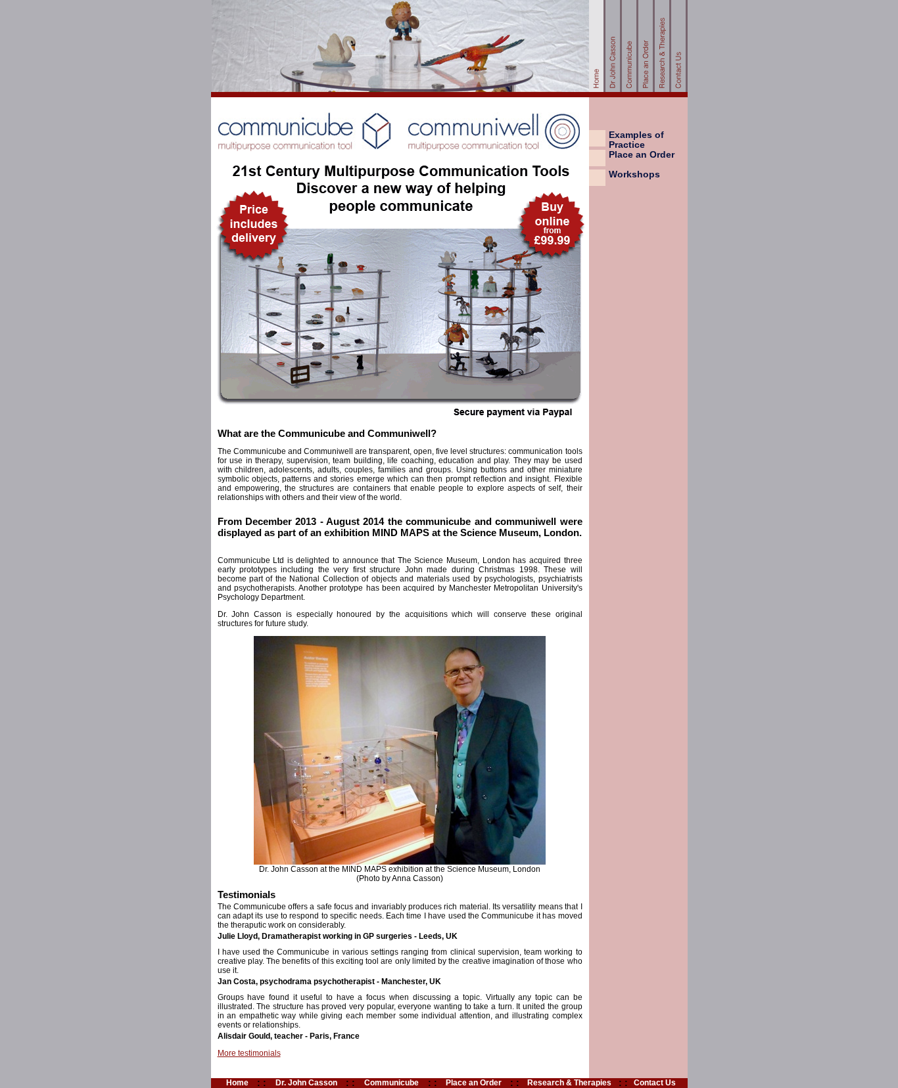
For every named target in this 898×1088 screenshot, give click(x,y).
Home (237, 1082)
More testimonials (249, 1053)
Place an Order (641, 155)
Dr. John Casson (306, 1082)
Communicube (391, 1082)
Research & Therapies (569, 1082)
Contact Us (655, 1082)
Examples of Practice (636, 140)
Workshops (634, 174)
